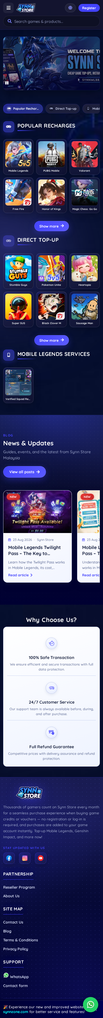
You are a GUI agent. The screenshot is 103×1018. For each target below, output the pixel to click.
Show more (49, 226)
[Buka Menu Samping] (8, 8)
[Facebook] (9, 858)
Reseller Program (19, 887)
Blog (7, 931)
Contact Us (13, 922)
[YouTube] (40, 858)
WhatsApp (19, 976)
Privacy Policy (15, 949)
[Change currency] (70, 7)
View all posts (21, 472)
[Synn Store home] (26, 8)
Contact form (15, 985)
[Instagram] (25, 858)
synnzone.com (15, 1011)
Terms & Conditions (20, 940)
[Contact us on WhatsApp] (90, 1004)
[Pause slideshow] (7, 83)
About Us (11, 896)
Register (89, 8)
